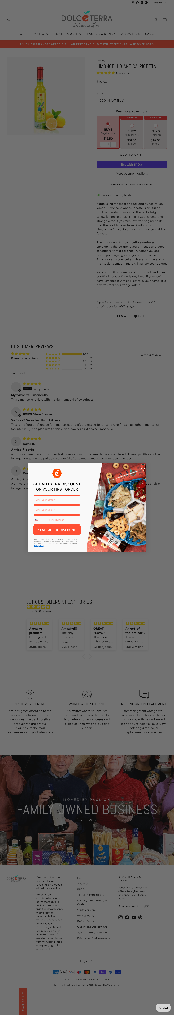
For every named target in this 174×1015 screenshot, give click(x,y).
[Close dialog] (143, 466)
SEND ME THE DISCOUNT (57, 530)
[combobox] (39, 520)
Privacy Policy (39, 546)
